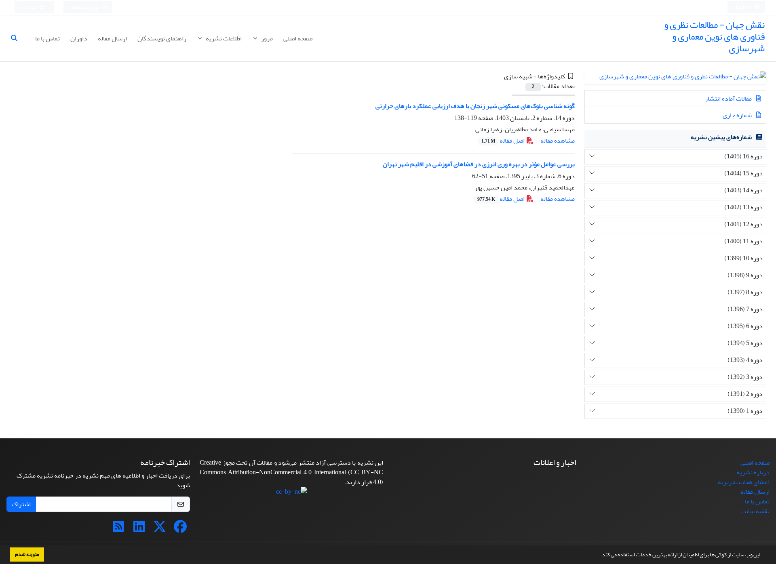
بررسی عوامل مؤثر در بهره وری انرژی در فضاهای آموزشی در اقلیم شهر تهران (479, 164)
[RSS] (118, 529)
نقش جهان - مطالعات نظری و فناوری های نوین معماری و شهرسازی (714, 36)
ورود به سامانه (85, 7)
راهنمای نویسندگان (161, 38)
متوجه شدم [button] (27, 554)
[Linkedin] (139, 529)
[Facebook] (180, 529)
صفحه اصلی (297, 38)
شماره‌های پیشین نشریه (721, 137)
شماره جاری (738, 115)
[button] (598, 555)
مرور (266, 38)
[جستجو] (17, 38)
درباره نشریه (753, 472)
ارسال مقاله (112, 38)
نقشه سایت (755, 511)
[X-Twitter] (159, 529)
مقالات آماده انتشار (729, 99)
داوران (78, 38)
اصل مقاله (503, 141)
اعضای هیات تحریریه (744, 482)
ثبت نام (30, 7)
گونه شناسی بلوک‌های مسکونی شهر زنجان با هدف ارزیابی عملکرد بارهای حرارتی (475, 106)
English (744, 7)
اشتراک (21, 504)
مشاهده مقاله (557, 141)
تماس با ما (47, 38)
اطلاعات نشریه (223, 38)
